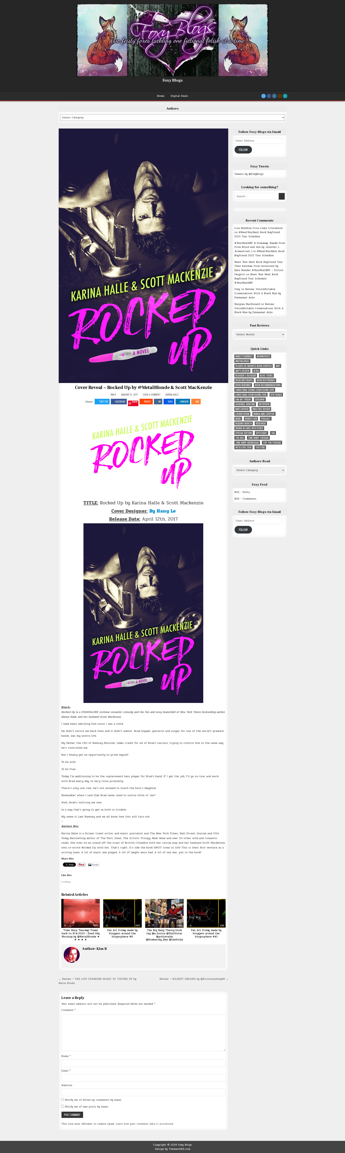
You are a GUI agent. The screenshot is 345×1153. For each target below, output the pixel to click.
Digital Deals (179, 96)
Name (65, 1056)
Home (160, 96)
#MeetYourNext (244, 356)
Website (66, 1085)
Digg (170, 401)
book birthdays (244, 380)
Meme (238, 419)
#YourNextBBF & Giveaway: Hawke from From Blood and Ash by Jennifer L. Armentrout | (259, 247)
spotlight (261, 433)
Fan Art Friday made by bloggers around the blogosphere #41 (206, 933)
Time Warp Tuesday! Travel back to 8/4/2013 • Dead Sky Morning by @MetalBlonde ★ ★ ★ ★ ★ (81, 935)
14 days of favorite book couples (253, 366)
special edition (243, 433)
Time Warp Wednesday (247, 442)
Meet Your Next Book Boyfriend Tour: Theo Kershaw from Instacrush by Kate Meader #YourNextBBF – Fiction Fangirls (258, 268)
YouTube (260, 447)
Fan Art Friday (243, 399)
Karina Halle (172, 394)
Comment (68, 1010)
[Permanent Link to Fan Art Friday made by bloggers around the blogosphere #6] (122, 913)
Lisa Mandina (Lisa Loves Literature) (258, 228)
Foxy (237, 289)
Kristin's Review (261, 409)
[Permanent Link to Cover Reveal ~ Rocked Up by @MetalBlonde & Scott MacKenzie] (143, 255)
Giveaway (260, 399)
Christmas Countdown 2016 (251, 395)
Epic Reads (276, 395)
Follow (243, 149)
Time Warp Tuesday (258, 438)
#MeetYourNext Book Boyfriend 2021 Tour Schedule (257, 234)
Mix (197, 401)
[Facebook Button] (269, 96)
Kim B (113, 394)
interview (264, 404)
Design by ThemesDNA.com (172, 1149)
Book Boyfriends (266, 380)
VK (159, 401)
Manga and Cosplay (264, 414)
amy (278, 366)
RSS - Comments (245, 499)
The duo (239, 438)
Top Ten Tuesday (272, 442)
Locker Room (242, 414)
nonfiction (251, 419)
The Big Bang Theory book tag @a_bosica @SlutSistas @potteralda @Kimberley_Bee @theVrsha (164, 935)
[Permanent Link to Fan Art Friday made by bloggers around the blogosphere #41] (206, 913)
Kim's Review (242, 409)
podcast (266, 419)
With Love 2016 (243, 447)
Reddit (147, 401)
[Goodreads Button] (280, 96)
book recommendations (268, 385)
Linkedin (184, 401)
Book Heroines (243, 385)
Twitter (103, 401)
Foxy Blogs (173, 80)
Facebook (120, 401)
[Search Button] (285, 96)
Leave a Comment (152, 394)
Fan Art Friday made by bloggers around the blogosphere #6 (122, 933)
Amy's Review (242, 371)
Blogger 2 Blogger (245, 375)
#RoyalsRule (242, 361)
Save (135, 402)
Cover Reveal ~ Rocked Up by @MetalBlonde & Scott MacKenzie (143, 387)
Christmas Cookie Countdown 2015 (254, 390)
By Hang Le (162, 511)
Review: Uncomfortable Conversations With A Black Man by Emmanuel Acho (257, 293)
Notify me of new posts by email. (87, 1107)
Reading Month (243, 423)
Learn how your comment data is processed (144, 1124)
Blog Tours (266, 375)
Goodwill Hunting (245, 404)
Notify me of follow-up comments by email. (93, 1100)
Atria (256, 371)
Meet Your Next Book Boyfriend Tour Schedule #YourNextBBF (256, 278)
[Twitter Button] (263, 96)
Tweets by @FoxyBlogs (249, 174)
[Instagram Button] (274, 96)
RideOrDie (261, 423)
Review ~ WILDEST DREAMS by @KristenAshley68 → (194, 979)
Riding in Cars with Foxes (249, 428)
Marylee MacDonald (247, 304)
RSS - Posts (242, 492)
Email (65, 1071)
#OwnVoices (263, 356)
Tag (273, 433)
